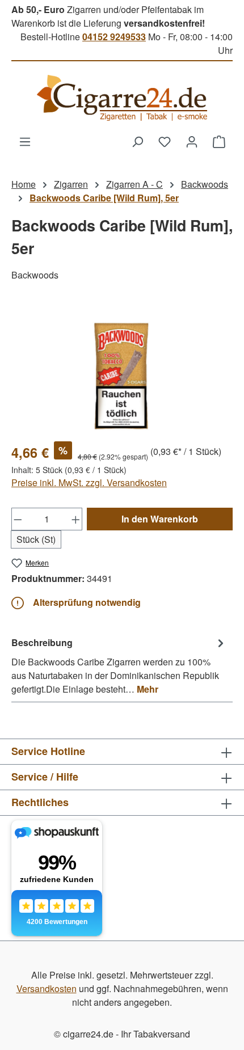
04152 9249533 (114, 36)
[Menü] (25, 141)
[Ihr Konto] (191, 141)
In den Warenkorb (159, 518)
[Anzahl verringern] (17, 519)
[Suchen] (137, 141)
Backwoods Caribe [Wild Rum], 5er (104, 197)
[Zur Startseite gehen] (122, 98)
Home (23, 184)
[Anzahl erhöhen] (76, 519)
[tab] (119, 665)
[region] (122, 368)
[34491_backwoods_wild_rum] (122, 368)
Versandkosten (46, 988)
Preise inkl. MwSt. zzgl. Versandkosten (89, 482)
